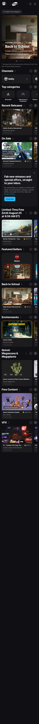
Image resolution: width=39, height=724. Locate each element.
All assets (8, 99)
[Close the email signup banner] (34, 173)
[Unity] (16, 78)
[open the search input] (30, 4)
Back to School (17, 46)
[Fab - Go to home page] (14, 4)
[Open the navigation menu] (35, 4)
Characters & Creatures (23, 100)
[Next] (35, 71)
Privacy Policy (9, 194)
